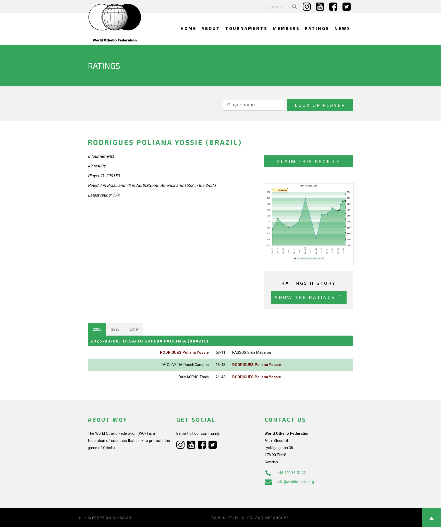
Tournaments (246, 28)
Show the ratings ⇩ (308, 297)
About (211, 28)
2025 (97, 329)
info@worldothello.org (295, 481)
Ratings (317, 28)
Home (189, 28)
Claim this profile (308, 161)
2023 (115, 329)
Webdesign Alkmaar (109, 518)
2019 (134, 329)
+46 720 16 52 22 (291, 473)
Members (286, 28)
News (343, 28)
